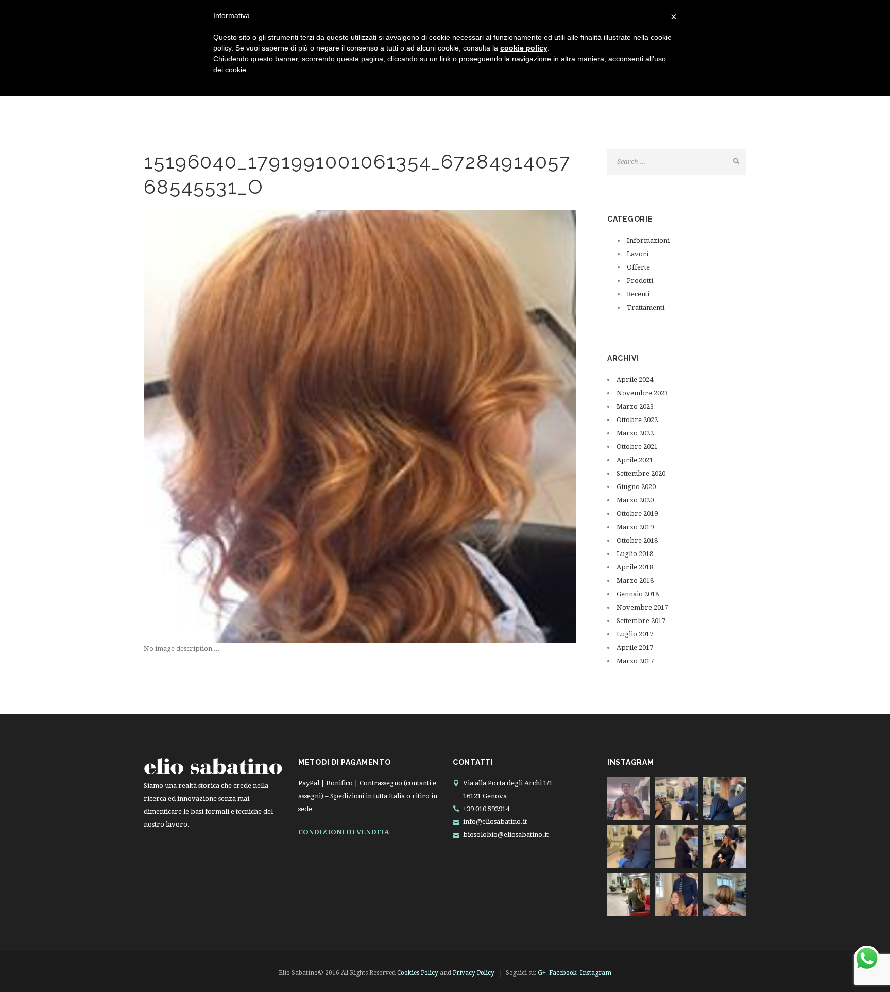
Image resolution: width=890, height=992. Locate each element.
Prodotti (640, 280)
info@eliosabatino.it (495, 822)
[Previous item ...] (252, 426)
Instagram (595, 973)
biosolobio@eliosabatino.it (506, 834)
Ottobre (637, 420)
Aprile (635, 379)
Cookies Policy (417, 973)
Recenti (638, 294)
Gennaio (638, 594)
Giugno (636, 487)
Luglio (635, 554)
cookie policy (523, 48)
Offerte (638, 267)
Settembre (641, 473)
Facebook (563, 973)
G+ (542, 973)
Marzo (635, 406)
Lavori (637, 254)
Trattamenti (645, 307)
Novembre (642, 393)
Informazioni (648, 240)
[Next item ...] (468, 426)
